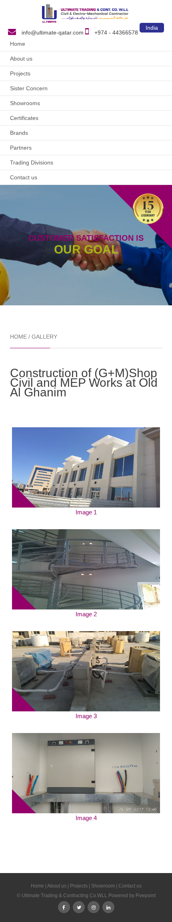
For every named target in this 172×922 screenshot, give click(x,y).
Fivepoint (146, 895)
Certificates (24, 118)
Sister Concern (29, 88)
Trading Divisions (31, 162)
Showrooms (25, 103)
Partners (21, 147)
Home (17, 44)
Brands (19, 133)
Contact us (23, 177)
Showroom (103, 886)
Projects (20, 73)
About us (21, 58)
